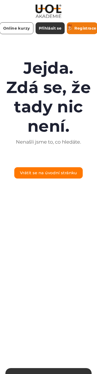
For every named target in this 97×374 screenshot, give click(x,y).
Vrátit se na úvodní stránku (48, 172)
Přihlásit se (50, 28)
